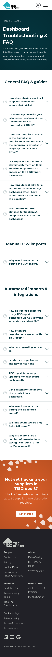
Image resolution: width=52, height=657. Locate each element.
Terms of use (11, 628)
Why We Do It (36, 570)
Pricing (8, 562)
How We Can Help (35, 564)
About (32, 552)
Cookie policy (11, 613)
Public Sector (36, 597)
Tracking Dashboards (10, 604)
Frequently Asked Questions (13, 574)
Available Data (12, 588)
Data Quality (35, 557)
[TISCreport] (11, 5)
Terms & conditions (14, 623)
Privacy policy (11, 618)
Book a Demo (11, 567)
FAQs (16, 21)
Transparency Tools (11, 595)
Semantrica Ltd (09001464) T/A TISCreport (22, 646)
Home (6, 21)
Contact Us (10, 557)
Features (9, 583)
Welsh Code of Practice (36, 590)
